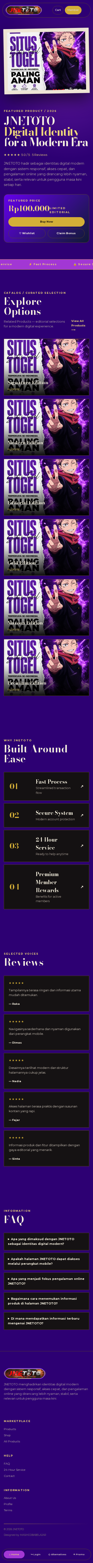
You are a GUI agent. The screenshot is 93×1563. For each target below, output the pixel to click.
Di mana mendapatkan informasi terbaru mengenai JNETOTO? (43, 1321)
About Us (10, 1498)
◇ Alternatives (57, 1554)
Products (10, 1429)
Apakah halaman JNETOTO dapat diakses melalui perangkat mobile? (44, 1261)
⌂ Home (14, 1554)
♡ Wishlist (27, 233)
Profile (8, 1504)
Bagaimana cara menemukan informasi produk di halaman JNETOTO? (42, 1301)
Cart (58, 10)
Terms (8, 1510)
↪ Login (36, 1554)
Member (73, 10)
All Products (12, 1441)
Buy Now (46, 221)
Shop (7, 1435)
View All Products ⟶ (78, 325)
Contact (9, 1476)
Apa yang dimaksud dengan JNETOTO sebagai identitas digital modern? (41, 1241)
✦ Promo (79, 1554)
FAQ (7, 1463)
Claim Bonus (66, 233)
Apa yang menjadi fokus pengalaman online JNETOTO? (46, 1281)
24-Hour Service (14, 1469)
